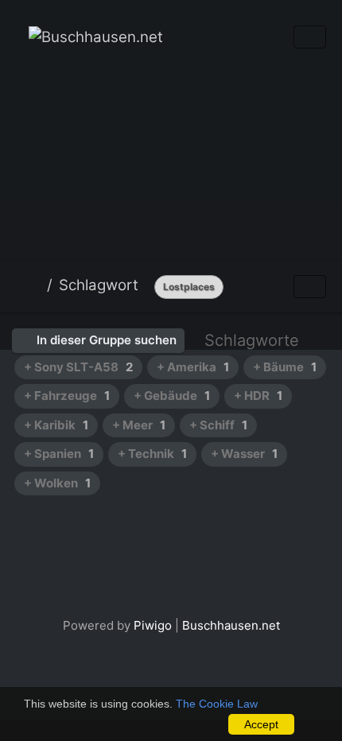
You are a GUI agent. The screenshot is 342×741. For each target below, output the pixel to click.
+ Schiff (218, 425)
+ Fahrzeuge (67, 395)
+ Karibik (56, 425)
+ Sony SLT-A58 (78, 366)
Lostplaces (189, 287)
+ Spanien (59, 453)
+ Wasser (244, 453)
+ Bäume (285, 366)
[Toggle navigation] (309, 36)
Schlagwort (98, 285)
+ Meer (138, 425)
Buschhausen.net (231, 625)
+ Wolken (57, 483)
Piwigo (153, 625)
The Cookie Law (217, 703)
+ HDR (258, 395)
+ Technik (152, 453)
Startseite (35, 285)
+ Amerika (193, 366)
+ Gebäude (172, 395)
